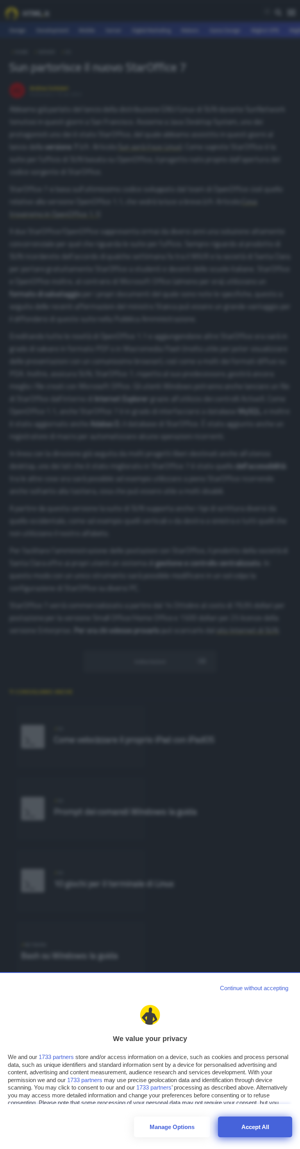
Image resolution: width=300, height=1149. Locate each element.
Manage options (172, 1127)
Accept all (255, 1127)
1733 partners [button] (56, 1057)
